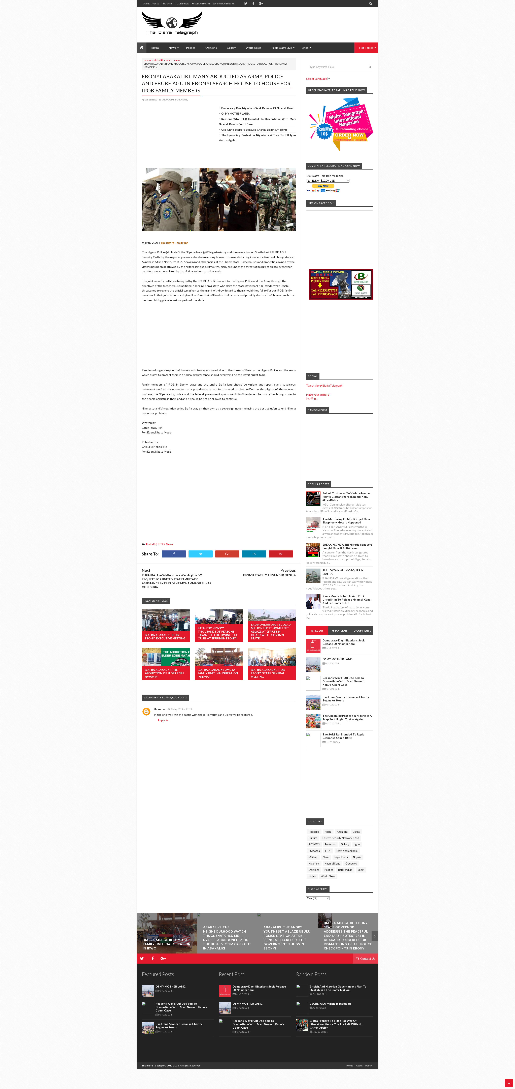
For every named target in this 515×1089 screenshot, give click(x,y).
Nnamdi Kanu (332, 863)
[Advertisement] (300, 20)
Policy (155, 3)
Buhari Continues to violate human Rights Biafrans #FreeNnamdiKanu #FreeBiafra (346, 496)
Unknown (160, 709)
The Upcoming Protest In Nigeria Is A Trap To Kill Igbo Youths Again (347, 717)
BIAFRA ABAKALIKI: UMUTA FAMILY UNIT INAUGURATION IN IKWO (218, 673)
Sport (361, 869)
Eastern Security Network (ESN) (340, 838)
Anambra (342, 831)
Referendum (345, 869)
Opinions (211, 47)
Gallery (231, 47)
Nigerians (314, 863)
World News (253, 47)
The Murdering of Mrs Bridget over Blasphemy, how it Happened (346, 520)
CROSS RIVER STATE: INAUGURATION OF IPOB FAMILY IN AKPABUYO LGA (375, 944)
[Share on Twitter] (200, 554)
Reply (161, 720)
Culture (313, 838)
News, (184, 99)
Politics (190, 47)
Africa (328, 831)
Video (312, 876)
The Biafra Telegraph (153, 1065)
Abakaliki (158, 60)
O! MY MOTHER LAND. (235, 113)
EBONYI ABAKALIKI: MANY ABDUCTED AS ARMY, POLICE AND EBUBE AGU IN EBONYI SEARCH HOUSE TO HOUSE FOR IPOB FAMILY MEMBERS (216, 83)
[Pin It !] (281, 554)
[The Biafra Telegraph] (179, 24)
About (146, 3)
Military (313, 857)
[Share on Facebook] (174, 554)
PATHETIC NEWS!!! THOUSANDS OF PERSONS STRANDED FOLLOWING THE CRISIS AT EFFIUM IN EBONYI (218, 633)
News (177, 60)
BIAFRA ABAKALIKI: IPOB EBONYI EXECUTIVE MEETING (165, 636)
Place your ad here (317, 394)
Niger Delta (341, 857)
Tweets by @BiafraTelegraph (324, 385)
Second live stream (223, 3)
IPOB (168, 60)
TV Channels (182, 3)
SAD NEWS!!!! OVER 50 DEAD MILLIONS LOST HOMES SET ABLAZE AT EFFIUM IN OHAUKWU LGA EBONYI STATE (271, 631)
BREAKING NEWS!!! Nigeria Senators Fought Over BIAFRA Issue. (347, 546)
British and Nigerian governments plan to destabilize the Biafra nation (338, 988)
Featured (330, 844)
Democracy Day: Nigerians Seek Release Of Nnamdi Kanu (257, 108)
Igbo (357, 844)
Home (147, 60)
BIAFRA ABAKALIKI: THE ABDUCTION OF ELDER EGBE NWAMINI (164, 673)
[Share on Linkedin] (254, 554)
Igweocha (314, 850)
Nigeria (357, 857)
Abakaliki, (168, 99)
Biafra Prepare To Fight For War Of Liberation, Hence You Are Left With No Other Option (336, 1024)
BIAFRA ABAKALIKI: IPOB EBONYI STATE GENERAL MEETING (268, 673)
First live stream (201, 3)
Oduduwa (351, 863)
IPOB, (177, 99)
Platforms (167, 3)
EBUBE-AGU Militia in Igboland (330, 1003)
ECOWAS (314, 844)
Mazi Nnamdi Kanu (347, 850)
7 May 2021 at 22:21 (181, 709)
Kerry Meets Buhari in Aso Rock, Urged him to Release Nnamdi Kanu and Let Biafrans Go (346, 599)
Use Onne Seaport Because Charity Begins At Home (254, 129)
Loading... (312, 398)
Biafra (356, 831)
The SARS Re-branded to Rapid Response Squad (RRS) (343, 736)
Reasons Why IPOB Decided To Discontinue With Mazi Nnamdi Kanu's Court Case (343, 681)
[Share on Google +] (227, 554)
